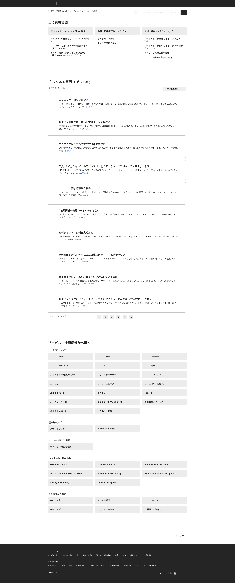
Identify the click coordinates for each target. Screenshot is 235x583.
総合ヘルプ (52, 565)
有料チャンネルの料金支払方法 (76, 232)
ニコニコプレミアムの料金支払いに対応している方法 (88, 276)
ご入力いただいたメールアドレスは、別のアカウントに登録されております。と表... (105, 166)
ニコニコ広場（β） (59, 411)
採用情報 (152, 565)
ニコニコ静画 (104, 356)
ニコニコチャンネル (59, 365)
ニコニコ (52, 3)
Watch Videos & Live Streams (66, 473)
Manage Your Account (157, 464)
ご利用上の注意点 (153, 509)
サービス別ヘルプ (57, 350)
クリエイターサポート (108, 374)
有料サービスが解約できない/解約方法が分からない (163, 46)
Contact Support (107, 482)
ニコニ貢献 (150, 365)
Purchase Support (107, 464)
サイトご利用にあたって (132, 555)
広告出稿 (127, 565)
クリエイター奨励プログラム (64, 374)
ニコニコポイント (58, 393)
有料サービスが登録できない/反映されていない (163, 39)
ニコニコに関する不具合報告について (80, 188)
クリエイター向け (106, 509)
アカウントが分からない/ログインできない (70, 39)
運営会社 (148, 555)
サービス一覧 (53, 555)
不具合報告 (80, 565)
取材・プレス (140, 565)
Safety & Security (59, 482)
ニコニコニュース (106, 384)
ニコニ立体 (55, 384)
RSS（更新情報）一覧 (70, 555)
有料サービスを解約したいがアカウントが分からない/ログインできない (69, 54)
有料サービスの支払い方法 (157, 53)
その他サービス (105, 411)
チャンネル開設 (114, 565)
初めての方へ (56, 500)
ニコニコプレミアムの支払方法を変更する (82, 144)
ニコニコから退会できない (73, 99)
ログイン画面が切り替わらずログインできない (84, 122)
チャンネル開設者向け (60, 446)
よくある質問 (104, 500)
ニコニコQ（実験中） (155, 384)
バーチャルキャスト (59, 402)
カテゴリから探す (78, 11)
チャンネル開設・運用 (59, 440)
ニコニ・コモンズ (153, 374)
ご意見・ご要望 (66, 565)
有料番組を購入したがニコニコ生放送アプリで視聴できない (92, 254)
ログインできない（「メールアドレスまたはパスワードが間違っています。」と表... (105, 299)
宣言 (116, 555)
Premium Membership (110, 473)
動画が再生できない (107, 38)
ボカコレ (102, 393)
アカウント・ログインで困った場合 (68, 31)
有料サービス (56, 509)
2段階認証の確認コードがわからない (79, 210)
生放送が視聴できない (108, 43)
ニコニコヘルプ (73, 3)
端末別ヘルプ (55, 422)
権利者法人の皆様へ (96, 565)
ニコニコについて (153, 500)
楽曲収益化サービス (154, 402)
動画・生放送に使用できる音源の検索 (97, 555)
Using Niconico (58, 464)
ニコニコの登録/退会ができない (159, 57)
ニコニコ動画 (56, 356)
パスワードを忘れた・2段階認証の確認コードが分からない (70, 46)
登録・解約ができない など (158, 31)
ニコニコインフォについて (110, 402)
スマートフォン (57, 429)
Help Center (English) (60, 458)
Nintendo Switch (107, 429)
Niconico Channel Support (159, 473)
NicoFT (148, 393)
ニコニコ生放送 (152, 356)
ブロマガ (102, 365)
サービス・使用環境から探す (58, 11)
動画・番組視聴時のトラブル (112, 31)
